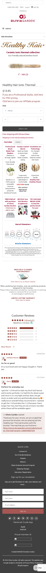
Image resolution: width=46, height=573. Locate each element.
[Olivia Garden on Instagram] (31, 518)
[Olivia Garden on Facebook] (14, 518)
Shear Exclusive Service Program (23, 465)
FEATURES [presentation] (8, 142)
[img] (6, 354)
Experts (25, 565)
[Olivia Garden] (23, 19)
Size (4, 106)
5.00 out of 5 (29, 320)
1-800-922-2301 (12, 7)
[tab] (8, 142)
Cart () (36, 7)
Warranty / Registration (23, 472)
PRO (21, 7)
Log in (27, 7)
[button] (12, 328)
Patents (23, 458)
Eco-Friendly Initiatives (23, 455)
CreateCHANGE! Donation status (23, 552)
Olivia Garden (13, 560)
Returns (23, 462)
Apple (23, 527)
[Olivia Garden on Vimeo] (23, 518)
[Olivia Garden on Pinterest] (27, 518)
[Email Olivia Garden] (36, 518)
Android (23, 529)
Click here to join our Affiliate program (21, 101)
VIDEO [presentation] (17, 142)
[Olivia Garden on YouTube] (18, 518)
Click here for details (23, 299)
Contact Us (23, 451)
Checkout (23, 11)
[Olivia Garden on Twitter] (9, 518)
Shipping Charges (23, 469)
